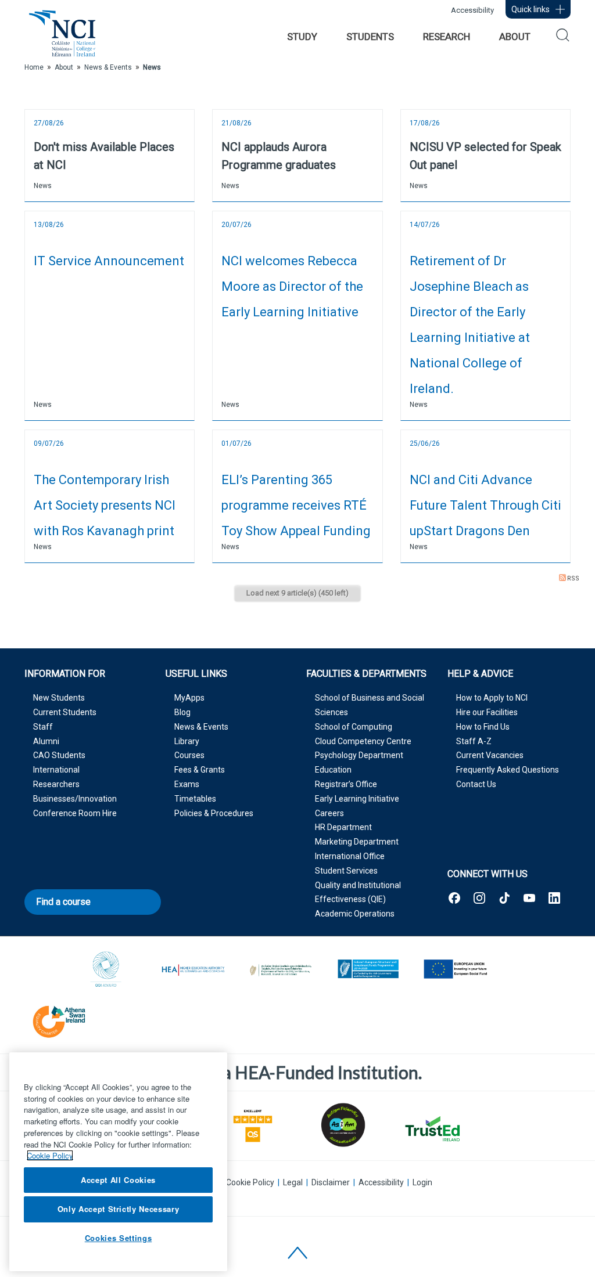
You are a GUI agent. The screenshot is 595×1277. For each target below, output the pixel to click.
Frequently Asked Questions (507, 769)
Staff (43, 726)
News (43, 186)
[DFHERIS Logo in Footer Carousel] (281, 970)
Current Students (64, 712)
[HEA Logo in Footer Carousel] (193, 970)
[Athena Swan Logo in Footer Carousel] (59, 1019)
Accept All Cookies (118, 1179)
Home (34, 67)
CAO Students (59, 755)
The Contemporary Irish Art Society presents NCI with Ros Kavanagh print (104, 505)
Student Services (346, 870)
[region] (118, 1161)
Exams (186, 784)
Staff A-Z (474, 741)
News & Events (201, 726)
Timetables (195, 798)
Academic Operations (355, 913)
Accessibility (472, 10)
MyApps (189, 697)
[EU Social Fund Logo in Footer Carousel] (455, 970)
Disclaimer (330, 1182)
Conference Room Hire (75, 813)
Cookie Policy (250, 1182)
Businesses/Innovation (75, 798)
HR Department (343, 827)
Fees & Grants (199, 769)
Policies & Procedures (213, 813)
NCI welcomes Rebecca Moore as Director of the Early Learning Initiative (292, 286)
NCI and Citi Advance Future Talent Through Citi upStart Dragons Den (485, 505)
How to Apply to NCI (492, 697)
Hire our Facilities (487, 712)
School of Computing (353, 726)
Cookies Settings (118, 1237)
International (56, 769)
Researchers (56, 784)
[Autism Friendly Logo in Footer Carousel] (342, 1125)
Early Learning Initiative (357, 798)
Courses (189, 755)
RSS (573, 578)
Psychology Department (359, 755)
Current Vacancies (490, 755)
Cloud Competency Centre (363, 741)
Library (186, 741)
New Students (59, 697)
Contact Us (476, 784)
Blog (182, 712)
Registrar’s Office (346, 784)
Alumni (46, 741)
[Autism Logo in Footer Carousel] (432, 1128)
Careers (329, 813)
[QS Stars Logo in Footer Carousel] (253, 1124)
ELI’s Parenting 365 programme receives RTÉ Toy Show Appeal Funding (296, 505)
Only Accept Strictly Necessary (119, 1208)
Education (333, 769)
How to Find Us (483, 726)
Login (422, 1182)
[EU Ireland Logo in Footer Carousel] (368, 970)
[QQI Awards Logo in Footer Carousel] (106, 970)
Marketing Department (357, 841)
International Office (350, 856)
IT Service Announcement (109, 261)
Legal (293, 1182)
